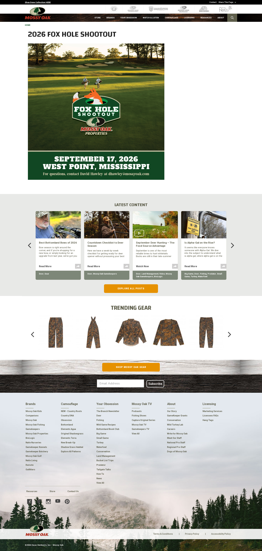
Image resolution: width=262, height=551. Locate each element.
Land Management (150, 274)
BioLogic (158, 276)
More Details (55, 338)
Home (27, 25)
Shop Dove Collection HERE (38, 2)
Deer (41, 274)
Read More (45, 266)
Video (162, 274)
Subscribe (155, 384)
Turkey (194, 276)
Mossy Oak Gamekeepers (105, 274)
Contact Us (73, 491)
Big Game (189, 274)
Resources (31, 491)
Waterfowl (202, 276)
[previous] (31, 245)
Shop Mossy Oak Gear (131, 367)
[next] (230, 245)
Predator (212, 274)
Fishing (203, 274)
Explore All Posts (131, 288)
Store (52, 491)
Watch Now (142, 266)
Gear (47, 274)
